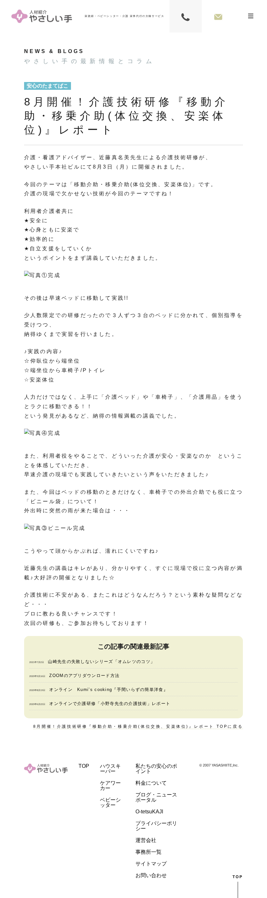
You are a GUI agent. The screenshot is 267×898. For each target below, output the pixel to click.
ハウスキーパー (110, 768)
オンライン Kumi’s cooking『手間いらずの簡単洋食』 (108, 689)
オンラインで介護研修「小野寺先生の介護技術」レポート (109, 703)
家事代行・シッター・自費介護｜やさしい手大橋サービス (41, 16)
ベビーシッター (110, 802)
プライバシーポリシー (156, 826)
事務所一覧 (148, 852)
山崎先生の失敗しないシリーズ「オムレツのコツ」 (101, 661)
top (237, 886)
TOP (83, 766)
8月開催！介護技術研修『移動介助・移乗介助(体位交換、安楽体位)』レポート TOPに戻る (138, 726)
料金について (151, 783)
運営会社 (145, 840)
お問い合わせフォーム (218, 16)
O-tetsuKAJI (149, 811)
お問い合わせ (151, 875)
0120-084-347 (185, 16)
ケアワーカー (110, 785)
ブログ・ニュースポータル (156, 797)
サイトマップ (151, 863)
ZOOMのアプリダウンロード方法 (84, 675)
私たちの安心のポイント (156, 768)
